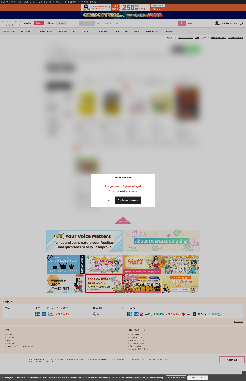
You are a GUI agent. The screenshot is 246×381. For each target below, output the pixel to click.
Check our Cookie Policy (176, 378)
